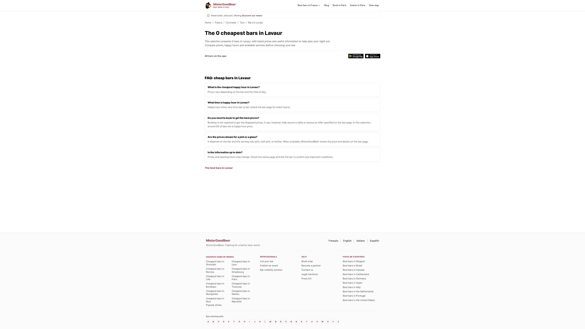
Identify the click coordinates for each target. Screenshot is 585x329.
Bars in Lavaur (255, 22)
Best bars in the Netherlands (358, 291)
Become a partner (311, 265)
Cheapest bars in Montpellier (215, 292)
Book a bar (307, 261)
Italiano (360, 240)
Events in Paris (357, 5)
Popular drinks (214, 305)
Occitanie (231, 22)
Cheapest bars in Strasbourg (241, 270)
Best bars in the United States (359, 300)
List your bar (266, 261)
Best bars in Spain (352, 282)
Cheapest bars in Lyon (241, 263)
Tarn (242, 22)
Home (208, 22)
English (347, 240)
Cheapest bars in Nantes (241, 292)
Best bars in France (308, 5)
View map (374, 5)
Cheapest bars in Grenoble (215, 263)
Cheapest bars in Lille (215, 278)
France (218, 22)
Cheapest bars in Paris (241, 278)
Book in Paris (339, 5)
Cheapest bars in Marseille (241, 300)
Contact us (307, 269)
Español (374, 240)
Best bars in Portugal (354, 295)
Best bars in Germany (354, 278)
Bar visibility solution (271, 269)
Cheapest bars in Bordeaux (215, 285)
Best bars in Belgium (354, 261)
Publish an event (269, 265)
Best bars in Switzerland (356, 274)
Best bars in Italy (352, 287)
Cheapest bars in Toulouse (241, 285)
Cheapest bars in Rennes (215, 270)
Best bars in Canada (353, 269)
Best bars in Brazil (352, 265)
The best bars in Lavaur (219, 167)
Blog (326, 5)
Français (333, 240)
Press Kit (306, 278)
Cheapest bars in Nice (215, 300)
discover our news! (252, 15)
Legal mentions (309, 274)
